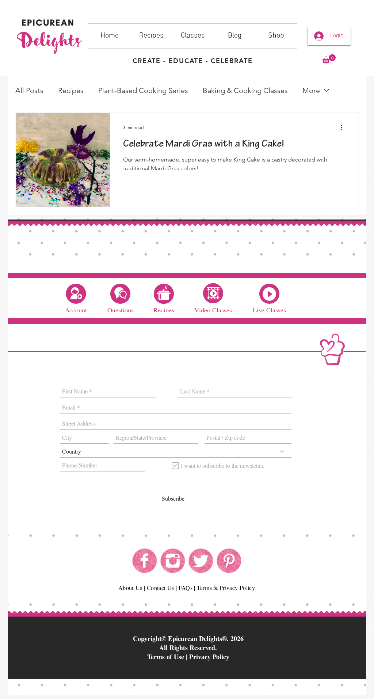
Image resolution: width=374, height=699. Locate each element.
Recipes (71, 90)
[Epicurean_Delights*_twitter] (201, 561)
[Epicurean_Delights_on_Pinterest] (229, 561)
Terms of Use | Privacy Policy (188, 656)
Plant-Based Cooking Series (143, 90)
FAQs (185, 587)
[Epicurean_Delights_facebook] (144, 561)
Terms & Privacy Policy (226, 587)
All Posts (29, 90)
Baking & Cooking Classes (245, 90)
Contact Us (160, 587)
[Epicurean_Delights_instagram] (173, 561)
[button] (329, 58)
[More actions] (344, 127)
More (311, 90)
